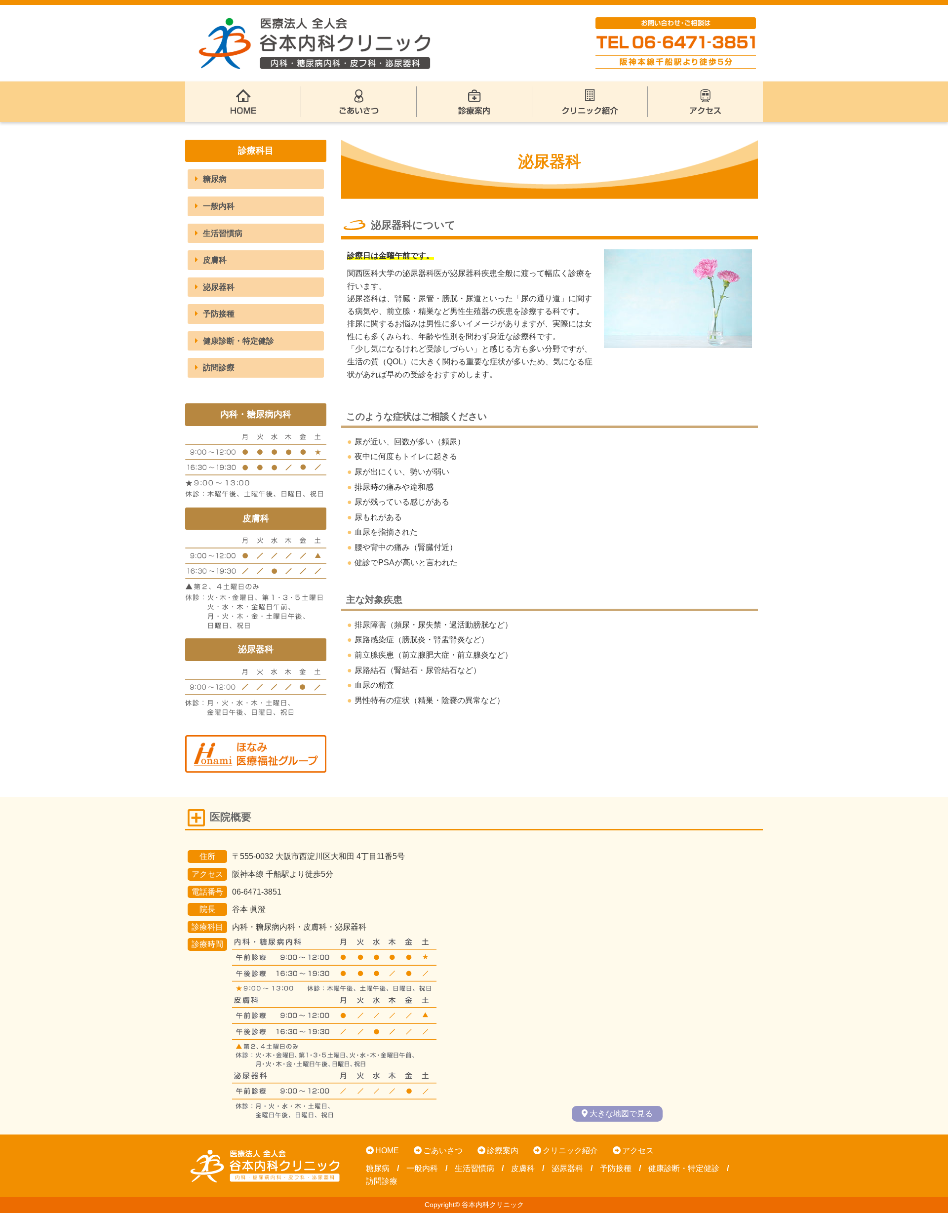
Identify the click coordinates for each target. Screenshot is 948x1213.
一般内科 (219, 206)
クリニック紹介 (570, 1150)
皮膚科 (215, 260)
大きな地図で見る (621, 1113)
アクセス (638, 1150)
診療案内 (502, 1150)
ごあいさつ (443, 1150)
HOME (387, 1150)
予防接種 (219, 314)
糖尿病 (215, 179)
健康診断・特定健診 (238, 341)
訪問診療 (219, 367)
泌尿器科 (219, 287)
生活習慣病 (222, 233)
